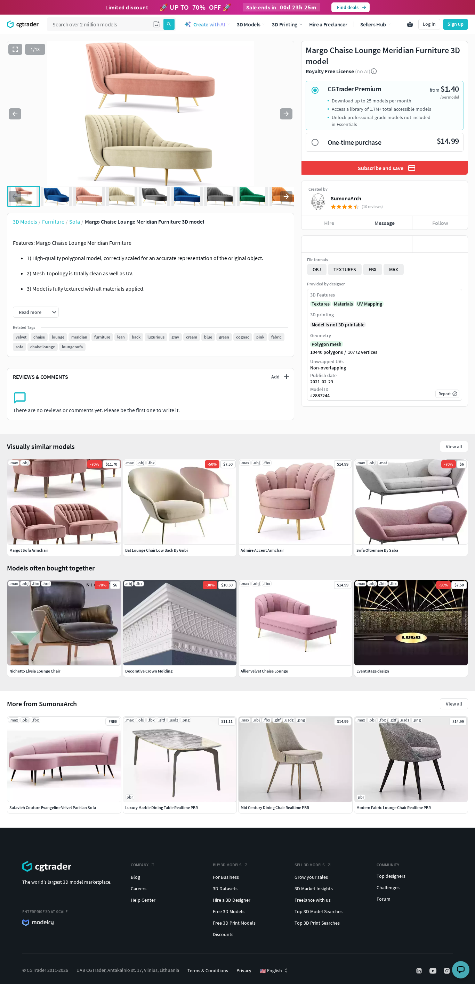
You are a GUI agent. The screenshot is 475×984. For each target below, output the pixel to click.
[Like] (329, 244)
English (271, 970)
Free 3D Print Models (234, 923)
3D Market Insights (314, 888)
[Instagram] (447, 971)
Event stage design (372, 671)
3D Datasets (225, 888)
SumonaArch (346, 198)
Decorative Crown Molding (148, 671)
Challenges (388, 887)
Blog (135, 877)
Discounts (223, 934)
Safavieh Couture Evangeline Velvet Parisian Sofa (52, 807)
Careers (138, 888)
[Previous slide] (15, 113)
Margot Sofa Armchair (28, 550)
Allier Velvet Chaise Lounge (264, 671)
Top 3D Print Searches (317, 923)
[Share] (440, 244)
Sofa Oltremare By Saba (377, 550)
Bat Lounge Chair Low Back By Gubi (156, 550)
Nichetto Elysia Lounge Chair (34, 671)
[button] (156, 24)
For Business (226, 877)
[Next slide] (286, 113)
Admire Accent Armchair (262, 550)
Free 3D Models (228, 911)
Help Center (143, 900)
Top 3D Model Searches (319, 911)
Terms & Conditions (207, 970)
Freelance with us (313, 900)
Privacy (243, 970)
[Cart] (410, 24)
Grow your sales (311, 877)
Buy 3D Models (227, 864)
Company (139, 864)
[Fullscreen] (15, 49)
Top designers (391, 876)
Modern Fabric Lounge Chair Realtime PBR (393, 807)
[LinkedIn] (419, 971)
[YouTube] (433, 971)
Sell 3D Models (310, 864)
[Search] (169, 24)
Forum (384, 899)
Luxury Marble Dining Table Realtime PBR (161, 807)
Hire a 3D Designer (231, 900)
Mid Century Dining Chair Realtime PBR (275, 807)
